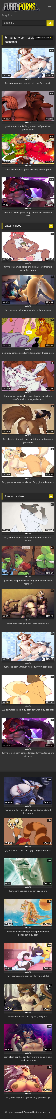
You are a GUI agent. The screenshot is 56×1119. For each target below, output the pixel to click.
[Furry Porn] (23, 7)
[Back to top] (46, 1110)
